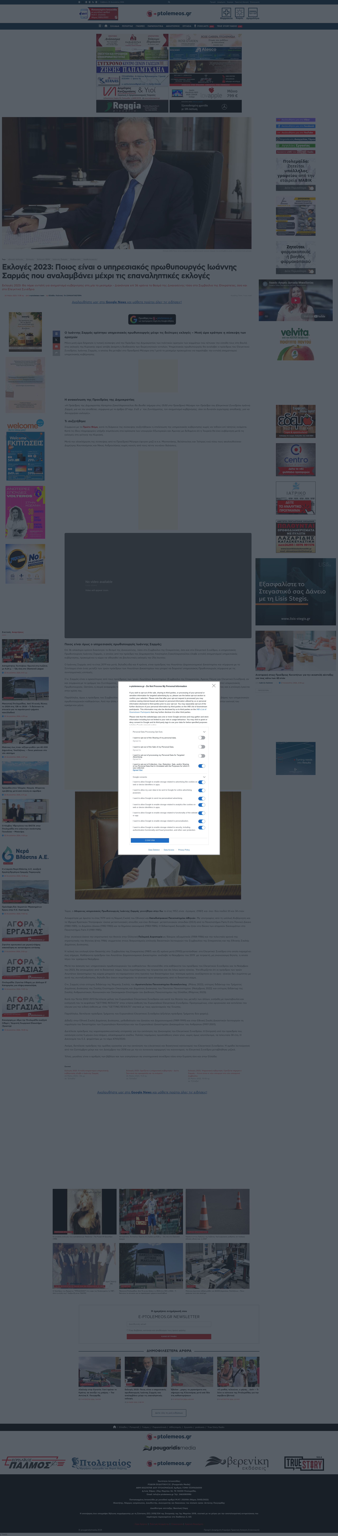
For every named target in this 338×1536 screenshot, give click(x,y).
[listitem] (169, 731)
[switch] (201, 737)
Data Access (169, 850)
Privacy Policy (184, 850)
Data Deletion (154, 850)
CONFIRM (150, 840)
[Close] (214, 686)
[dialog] (169, 768)
